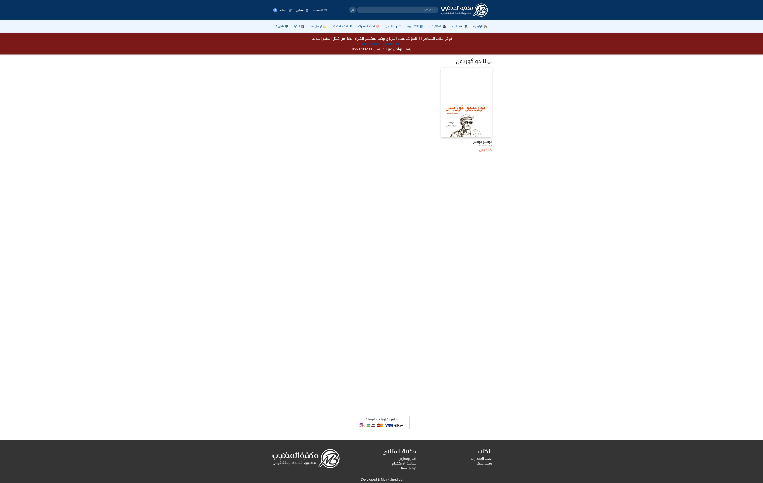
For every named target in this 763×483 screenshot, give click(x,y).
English (279, 26)
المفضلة (318, 10)
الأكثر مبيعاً (413, 26)
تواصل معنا (316, 26)
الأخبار (297, 26)
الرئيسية (478, 26)
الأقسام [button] (459, 26)
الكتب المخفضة (340, 26)
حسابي (300, 10)
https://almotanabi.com (380, 43)
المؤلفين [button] (436, 26)
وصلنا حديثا (391, 26)
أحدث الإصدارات (367, 26)
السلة (281, 10)
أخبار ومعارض (407, 458)
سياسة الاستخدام (404, 463)
